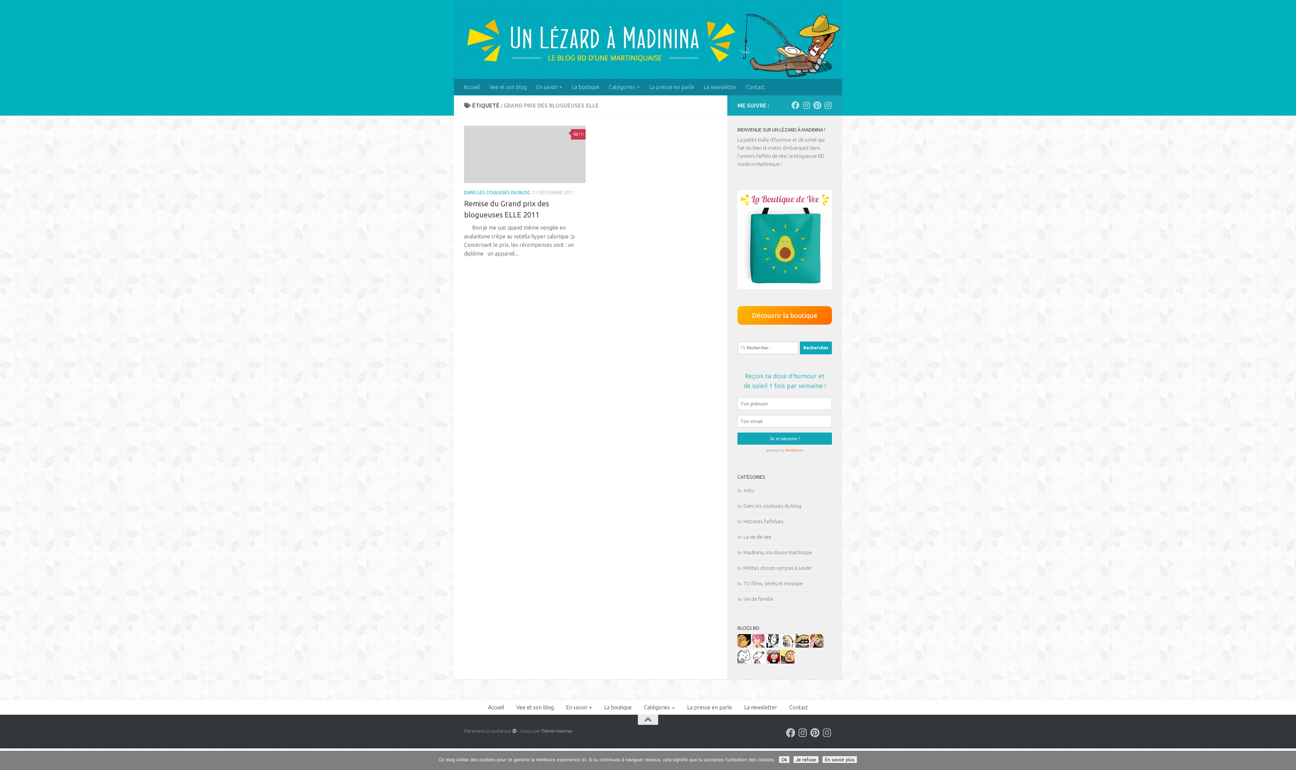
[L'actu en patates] (787, 661)
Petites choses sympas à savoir (778, 568)
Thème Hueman (556, 731)
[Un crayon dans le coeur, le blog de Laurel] (773, 661)
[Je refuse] (1287, 760)
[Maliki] (758, 646)
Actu (749, 490)
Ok (784, 759)
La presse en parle (671, 87)
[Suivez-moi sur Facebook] (795, 105)
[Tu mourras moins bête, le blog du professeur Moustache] (787, 646)
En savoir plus (840, 759)
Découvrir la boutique (784, 315)
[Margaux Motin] (773, 646)
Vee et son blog (508, 87)
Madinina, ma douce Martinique (778, 552)
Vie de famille (758, 599)
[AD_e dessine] (744, 646)
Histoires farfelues (764, 521)
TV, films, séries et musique (773, 583)
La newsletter (720, 87)
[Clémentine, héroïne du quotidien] (802, 646)
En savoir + (549, 87)
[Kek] (744, 661)
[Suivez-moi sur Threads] (828, 105)
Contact (755, 87)
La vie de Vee (758, 537)
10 (580, 134)
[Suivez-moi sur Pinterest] (817, 105)
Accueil (472, 87)
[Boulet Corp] (817, 646)
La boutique (585, 87)
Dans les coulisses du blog (497, 192)
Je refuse (806, 759)
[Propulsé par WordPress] (514, 731)
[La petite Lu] (758, 661)
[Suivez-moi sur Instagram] (806, 105)
